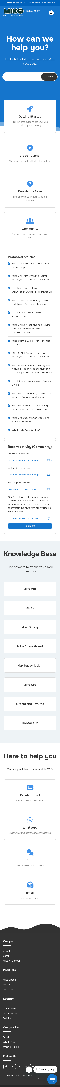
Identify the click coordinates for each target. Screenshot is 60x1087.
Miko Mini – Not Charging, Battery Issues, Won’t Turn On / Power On (30, 277)
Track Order (9, 1008)
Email (6, 1037)
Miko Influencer (11, 960)
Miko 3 (6, 984)
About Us (8, 951)
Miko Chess (9, 979)
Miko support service (19, 482)
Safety (6, 956)
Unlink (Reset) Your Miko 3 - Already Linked (31, 382)
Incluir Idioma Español (20, 468)
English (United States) (20, 1075)
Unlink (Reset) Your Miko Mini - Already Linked (28, 314)
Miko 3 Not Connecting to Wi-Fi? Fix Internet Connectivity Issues (31, 395)
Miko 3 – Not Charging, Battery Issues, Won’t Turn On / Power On (30, 354)
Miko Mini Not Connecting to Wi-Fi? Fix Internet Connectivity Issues (31, 302)
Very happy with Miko (19, 453)
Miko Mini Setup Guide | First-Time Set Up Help (30, 265)
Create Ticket (11, 1046)
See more (38, 526)
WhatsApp (9, 1042)
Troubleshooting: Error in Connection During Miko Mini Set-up (32, 289)
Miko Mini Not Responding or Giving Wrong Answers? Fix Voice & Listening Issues (31, 328)
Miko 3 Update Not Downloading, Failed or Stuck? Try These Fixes (30, 407)
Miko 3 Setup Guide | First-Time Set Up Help (31, 342)
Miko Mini (8, 989)
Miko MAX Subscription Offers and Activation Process (30, 419)
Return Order (10, 1013)
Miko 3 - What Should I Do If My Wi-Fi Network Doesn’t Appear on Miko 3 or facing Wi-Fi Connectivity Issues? (32, 369)
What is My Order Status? (26, 430)
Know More (51, 3)
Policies (7, 1018)
